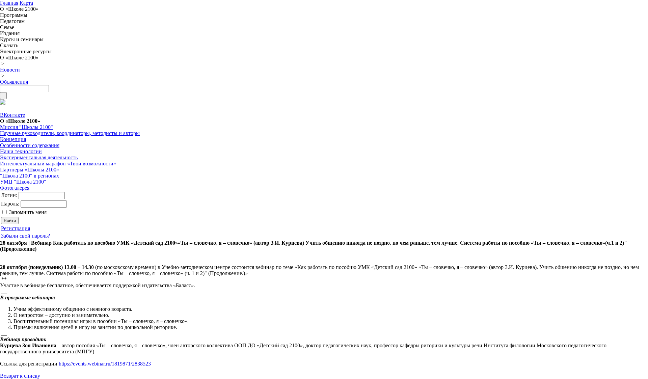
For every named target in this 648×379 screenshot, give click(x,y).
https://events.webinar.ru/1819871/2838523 (105, 364)
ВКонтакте (12, 115)
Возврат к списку (20, 376)
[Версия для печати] (2, 103)
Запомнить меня (28, 212)
